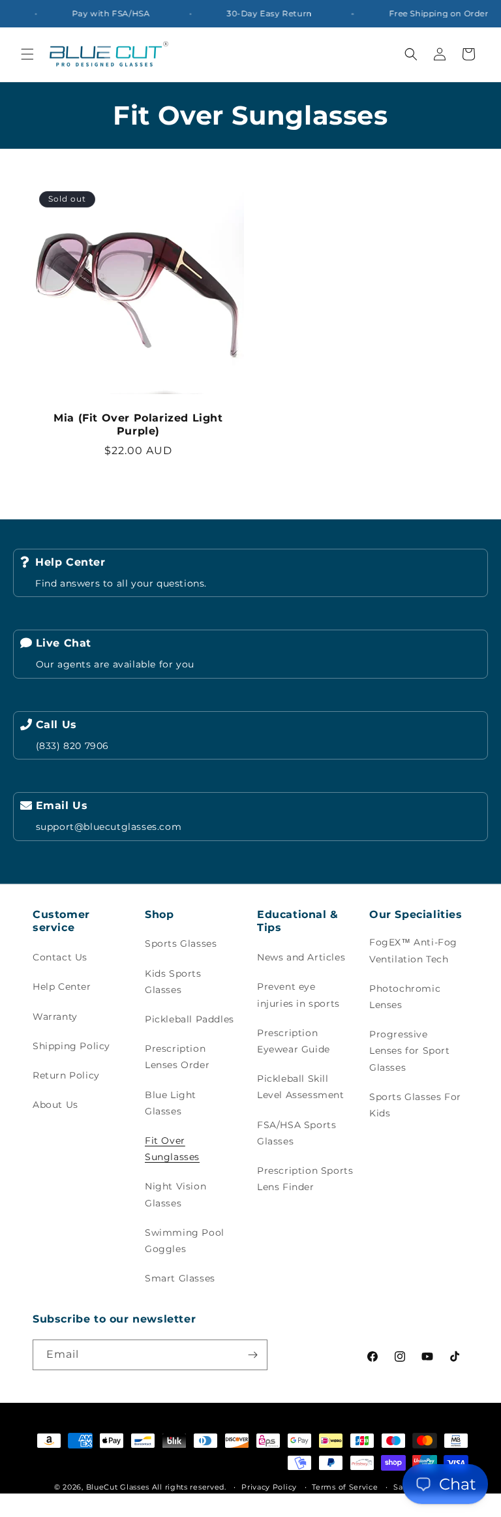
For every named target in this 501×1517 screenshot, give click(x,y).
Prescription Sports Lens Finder (305, 1179)
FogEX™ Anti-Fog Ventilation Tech (413, 950)
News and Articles (301, 957)
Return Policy (66, 1075)
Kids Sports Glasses (173, 982)
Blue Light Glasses (170, 1103)
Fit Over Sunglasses (172, 1149)
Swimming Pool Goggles (184, 1241)
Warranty (55, 1016)
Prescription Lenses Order (177, 1057)
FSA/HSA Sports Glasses (296, 1133)
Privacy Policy (269, 1487)
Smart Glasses (180, 1278)
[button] (27, 54)
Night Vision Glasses (175, 1194)
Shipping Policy (71, 1046)
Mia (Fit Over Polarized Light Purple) (137, 425)
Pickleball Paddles (189, 1019)
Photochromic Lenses (404, 997)
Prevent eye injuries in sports (298, 995)
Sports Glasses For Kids (415, 1105)
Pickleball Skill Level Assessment (300, 1087)
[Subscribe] (252, 1355)
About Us (55, 1105)
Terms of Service (345, 1487)
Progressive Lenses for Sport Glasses (409, 1050)
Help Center (62, 986)
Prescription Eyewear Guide (293, 1041)
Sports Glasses (181, 943)
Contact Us (60, 957)
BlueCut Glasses (118, 1487)
